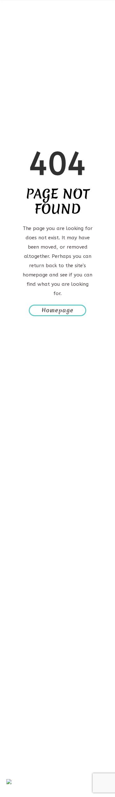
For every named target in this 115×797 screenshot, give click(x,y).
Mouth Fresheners (35, 683)
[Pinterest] (38, 611)
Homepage (57, 310)
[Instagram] (77, 611)
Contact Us (26, 711)
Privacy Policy (29, 729)
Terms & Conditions (36, 738)
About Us (24, 655)
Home (20, 646)
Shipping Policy (31, 748)
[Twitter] (57, 611)
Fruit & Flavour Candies (42, 664)
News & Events (31, 701)
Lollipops (24, 692)
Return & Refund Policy (42, 757)
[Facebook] (19, 611)
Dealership (26, 720)
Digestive (23, 673)
